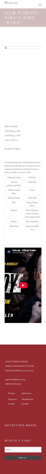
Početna (11, 393)
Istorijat (10, 403)
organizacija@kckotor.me (15, 379)
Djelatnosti (26, 393)
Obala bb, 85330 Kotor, (14, 370)
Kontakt (25, 403)
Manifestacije (27, 399)
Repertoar (11, 399)
